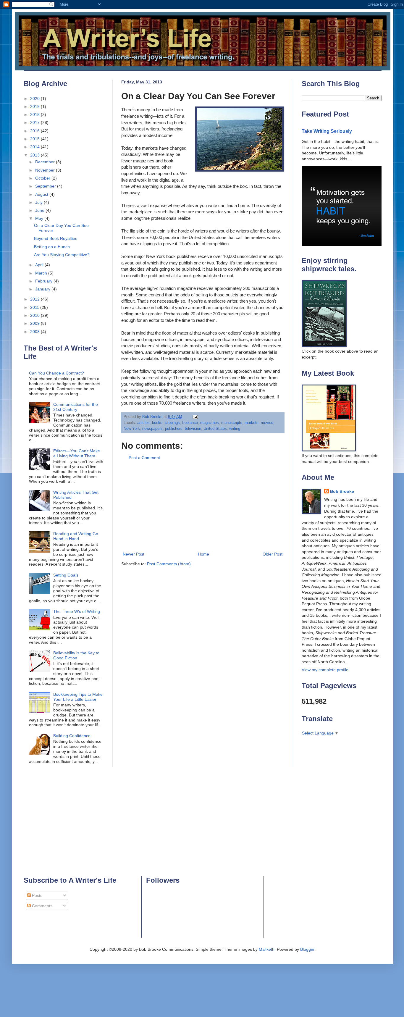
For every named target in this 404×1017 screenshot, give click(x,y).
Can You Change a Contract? (56, 373)
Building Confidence (72, 735)
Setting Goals (65, 575)
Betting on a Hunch (52, 246)
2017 (35, 122)
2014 (35, 146)
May (39, 218)
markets (251, 423)
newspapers (152, 429)
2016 (35, 130)
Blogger (307, 949)
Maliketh (266, 949)
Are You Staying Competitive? (62, 254)
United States (215, 429)
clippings (172, 423)
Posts (36, 895)
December (45, 161)
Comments (41, 905)
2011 (35, 307)
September (46, 186)
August (42, 194)
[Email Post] (195, 417)
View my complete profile (325, 669)
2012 (35, 299)
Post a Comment (144, 457)
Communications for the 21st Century (75, 407)
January (43, 289)
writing (234, 429)
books (157, 423)
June (40, 210)
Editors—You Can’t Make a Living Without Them (76, 453)
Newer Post (133, 554)
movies (267, 423)
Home (203, 554)
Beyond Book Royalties (55, 238)
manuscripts (231, 423)
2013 (35, 155)
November (45, 170)
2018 (35, 114)
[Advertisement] (202, 506)
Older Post (272, 554)
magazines (209, 423)
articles (143, 423)
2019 (35, 106)
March (41, 273)
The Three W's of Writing (76, 611)
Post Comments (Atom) (169, 563)
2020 (35, 98)
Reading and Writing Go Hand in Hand (75, 536)
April (40, 264)
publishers (173, 429)
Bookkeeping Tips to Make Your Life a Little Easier (78, 697)
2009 (35, 323)
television (193, 429)
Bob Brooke (342, 491)
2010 (35, 315)
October (43, 178)
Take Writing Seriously (327, 131)
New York (132, 429)
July (39, 202)
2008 (35, 331)
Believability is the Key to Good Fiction (76, 655)
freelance (190, 423)
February (44, 281)
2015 (35, 138)
